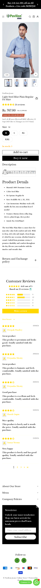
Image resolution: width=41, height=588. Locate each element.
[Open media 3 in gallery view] (25, 83)
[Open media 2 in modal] (20, 50)
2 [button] (17, 467)
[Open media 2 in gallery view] (16, 83)
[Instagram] (23, 560)
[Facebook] (17, 560)
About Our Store (11, 486)
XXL (7, 139)
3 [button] (21, 467)
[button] (8, 104)
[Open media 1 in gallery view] (8, 83)
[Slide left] (3, 4)
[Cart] (34, 17)
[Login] (37, 17)
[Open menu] (3, 16)
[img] (8, 326)
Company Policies (12, 499)
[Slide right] (37, 4)
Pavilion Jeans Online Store (16, 578)
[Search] (30, 17)
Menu (5, 492)
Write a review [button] (20, 311)
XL (23, 133)
